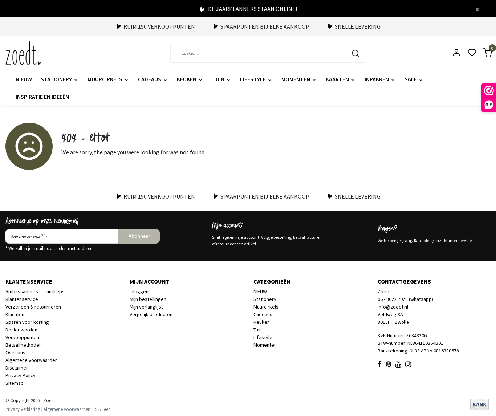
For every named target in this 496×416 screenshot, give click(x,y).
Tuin (218, 79)
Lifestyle (253, 79)
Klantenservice (21, 299)
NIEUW (24, 79)
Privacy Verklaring (22, 409)
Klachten (14, 314)
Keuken (187, 79)
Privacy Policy (20, 375)
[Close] (477, 8)
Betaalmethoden (23, 345)
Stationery (57, 79)
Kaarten (338, 79)
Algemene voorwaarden (31, 360)
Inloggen (139, 291)
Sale (411, 79)
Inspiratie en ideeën (42, 96)
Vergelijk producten (151, 314)
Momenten (296, 79)
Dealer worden (21, 329)
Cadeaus (150, 79)
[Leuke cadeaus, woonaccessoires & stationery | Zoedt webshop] (23, 53)
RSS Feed (102, 409)
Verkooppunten (22, 337)
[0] (483, 53)
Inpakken (377, 79)
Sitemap (14, 383)
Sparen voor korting (27, 322)
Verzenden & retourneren (33, 306)
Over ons (15, 352)
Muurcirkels (105, 79)
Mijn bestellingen (148, 299)
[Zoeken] (355, 53)
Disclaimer (16, 367)
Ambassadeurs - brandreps (35, 291)
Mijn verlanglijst (146, 306)
